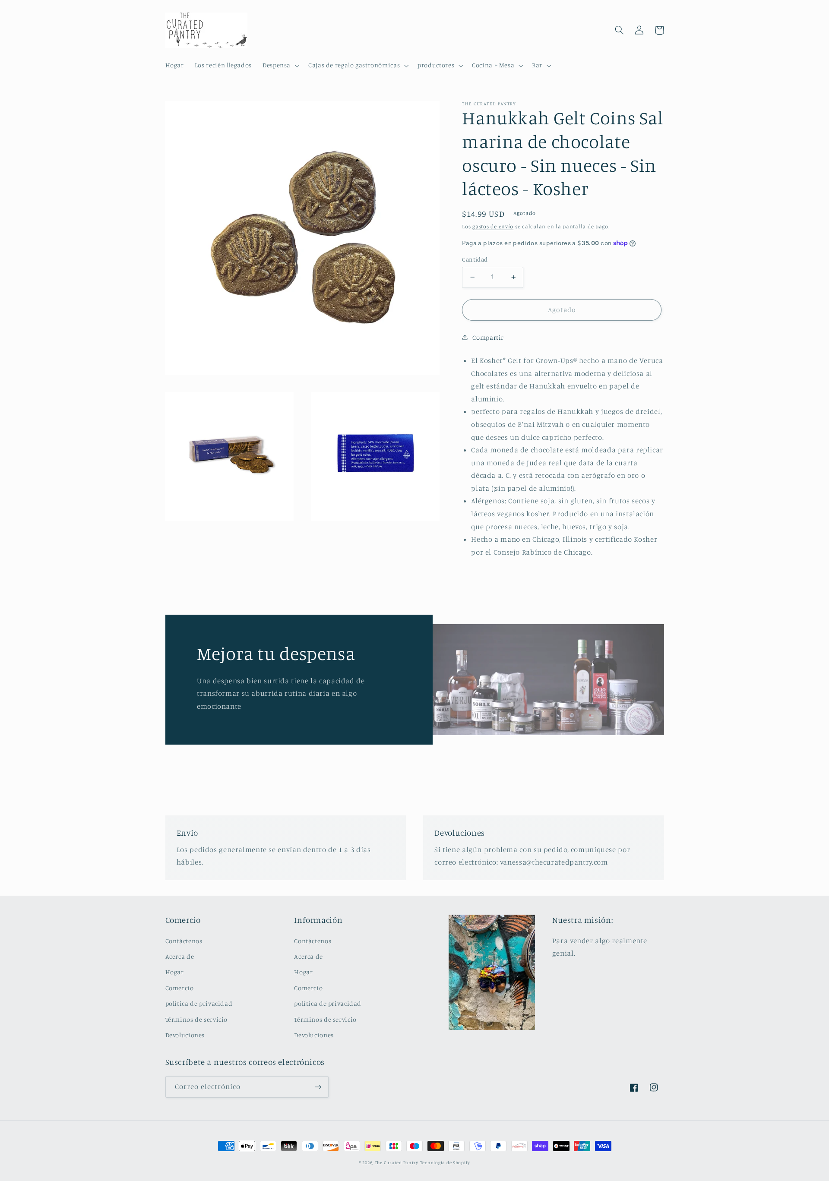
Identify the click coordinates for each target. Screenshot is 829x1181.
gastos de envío (492, 226)
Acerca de (179, 956)
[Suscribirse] (318, 1086)
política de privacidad (199, 1003)
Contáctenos (184, 940)
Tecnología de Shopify (445, 1162)
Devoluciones (185, 1035)
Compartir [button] (488, 337)
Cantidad (474, 259)
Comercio (179, 988)
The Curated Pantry (396, 1162)
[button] (280, 65)
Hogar (174, 972)
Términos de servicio (196, 1019)
